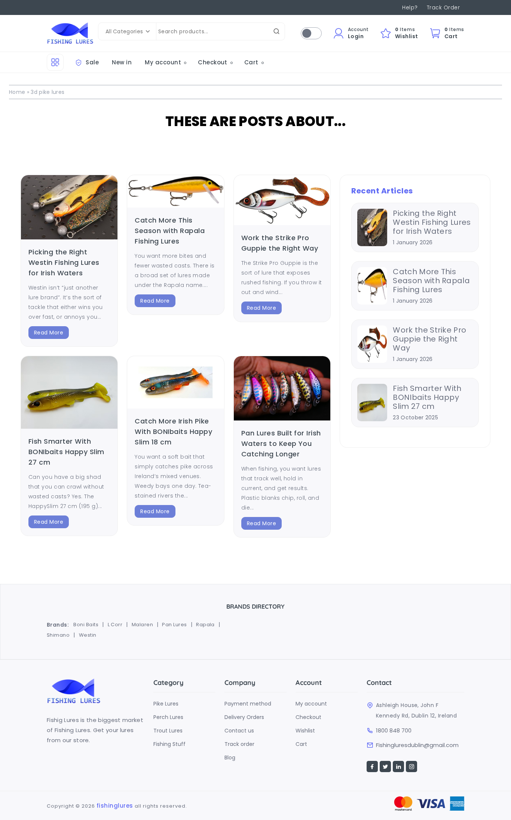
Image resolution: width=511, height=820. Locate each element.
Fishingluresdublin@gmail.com (417, 745)
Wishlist (305, 730)
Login (336, 80)
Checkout (342, 69)
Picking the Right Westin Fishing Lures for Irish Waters (64, 262)
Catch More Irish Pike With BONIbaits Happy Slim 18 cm (173, 431)
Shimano (58, 635)
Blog (229, 757)
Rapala (205, 624)
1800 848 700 (393, 730)
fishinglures (115, 806)
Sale (91, 62)
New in (122, 62)
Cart (251, 62)
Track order (239, 744)
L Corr (115, 624)
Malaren (142, 624)
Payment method (247, 703)
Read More (48, 332)
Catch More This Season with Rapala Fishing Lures (170, 230)
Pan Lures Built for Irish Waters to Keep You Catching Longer (281, 443)
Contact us (239, 730)
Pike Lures (165, 703)
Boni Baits (85, 624)
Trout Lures (168, 730)
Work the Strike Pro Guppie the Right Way (429, 339)
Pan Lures (174, 624)
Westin (88, 635)
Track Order (443, 7)
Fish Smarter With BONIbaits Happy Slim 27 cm (66, 452)
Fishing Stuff (169, 744)
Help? (409, 7)
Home (17, 92)
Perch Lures (168, 717)
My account (163, 62)
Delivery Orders (244, 717)
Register (340, 58)
